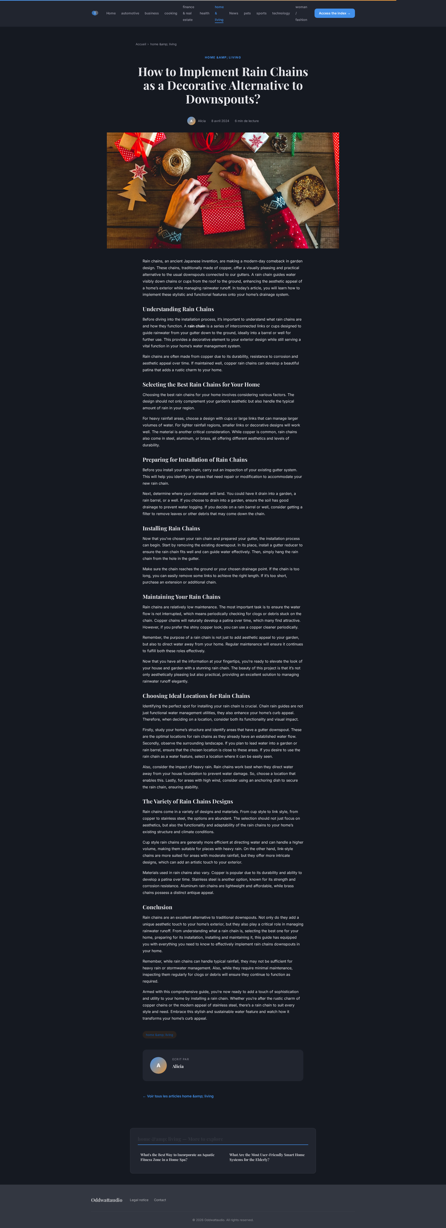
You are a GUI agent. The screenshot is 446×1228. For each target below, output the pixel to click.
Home (111, 13)
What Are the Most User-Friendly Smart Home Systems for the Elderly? (267, 1157)
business (152, 13)
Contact (160, 1200)
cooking (170, 13)
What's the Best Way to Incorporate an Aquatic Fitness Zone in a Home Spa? (177, 1157)
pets (247, 13)
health (204, 13)
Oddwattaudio (106, 1199)
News (233, 13)
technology (281, 13)
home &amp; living (163, 44)
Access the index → (335, 13)
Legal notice (139, 1200)
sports (261, 13)
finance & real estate (188, 13)
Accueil (141, 44)
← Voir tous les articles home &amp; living (178, 1096)
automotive (130, 13)
